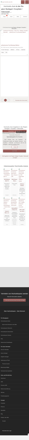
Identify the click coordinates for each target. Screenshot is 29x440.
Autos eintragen (4, 353)
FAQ (2, 338)
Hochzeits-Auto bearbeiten (6, 370)
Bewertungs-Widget (5, 367)
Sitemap (2, 392)
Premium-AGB (4, 385)
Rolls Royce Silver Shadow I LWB (14, 180)
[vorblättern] (25, 37)
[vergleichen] (2, 34)
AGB (2, 381)
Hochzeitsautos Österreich (6, 328)
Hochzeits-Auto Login (6, 430)
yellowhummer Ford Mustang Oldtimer (10, 45)
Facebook (3, 403)
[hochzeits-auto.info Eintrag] (26, 168)
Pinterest (3, 406)
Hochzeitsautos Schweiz (6, 335)
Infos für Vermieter (5, 349)
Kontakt (4, 421)
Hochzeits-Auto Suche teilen (21, 100)
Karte (11, 16)
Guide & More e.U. (7, 212)
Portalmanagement (5, 395)
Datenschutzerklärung (5, 388)
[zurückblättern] (4, 37)
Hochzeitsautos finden (5, 321)
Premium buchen (6, 363)
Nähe (17, 16)
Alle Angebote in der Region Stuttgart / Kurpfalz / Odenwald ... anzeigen (15, 156)
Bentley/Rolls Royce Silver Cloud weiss (14, 209)
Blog (2, 413)
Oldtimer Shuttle (22, 184)
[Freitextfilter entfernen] (22, 2)
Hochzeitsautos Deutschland (7, 331)
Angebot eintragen (5, 356)
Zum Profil (14, 151)
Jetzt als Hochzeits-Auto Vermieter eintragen (15, 300)
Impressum (3, 378)
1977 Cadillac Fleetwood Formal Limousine (22, 210)
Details (15, 147)
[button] (2, 100)
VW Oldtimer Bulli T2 (7, 180)
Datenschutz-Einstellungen (6, 342)
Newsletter (3, 410)
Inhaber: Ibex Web (5, 417)
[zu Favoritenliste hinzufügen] (2, 31)
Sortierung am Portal (5, 360)
